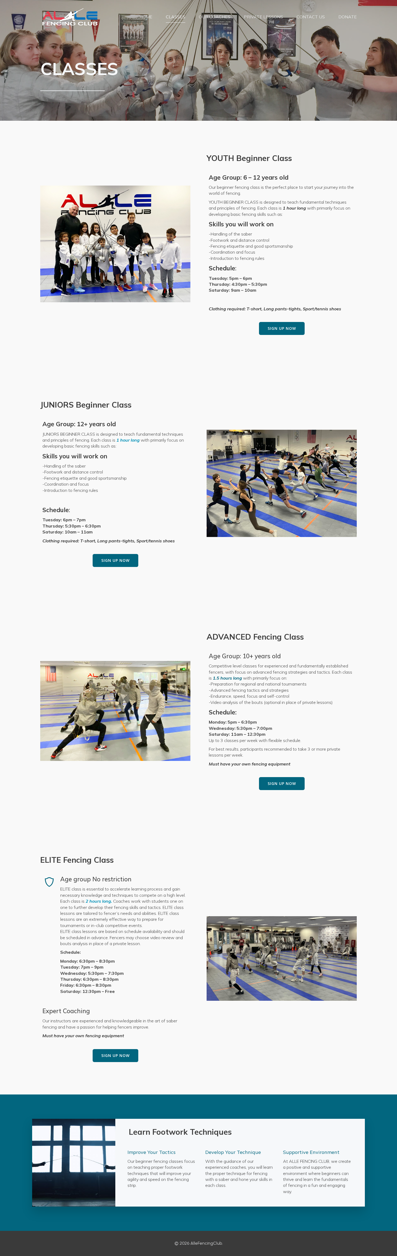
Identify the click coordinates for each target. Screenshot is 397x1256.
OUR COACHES (214, 16)
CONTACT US (311, 16)
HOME (145, 16)
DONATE (347, 16)
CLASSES (175, 16)
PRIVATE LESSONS (263, 16)
